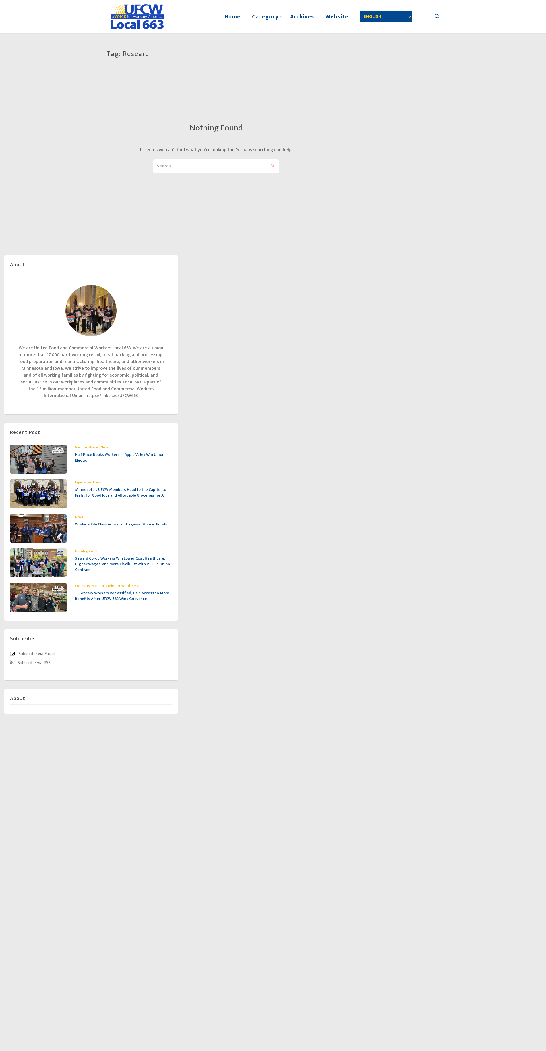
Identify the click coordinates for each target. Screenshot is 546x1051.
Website (336, 17)
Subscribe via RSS (33, 662)
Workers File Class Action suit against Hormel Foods (121, 524)
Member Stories (86, 447)
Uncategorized (86, 551)
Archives (302, 17)
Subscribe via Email (36, 653)
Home (233, 17)
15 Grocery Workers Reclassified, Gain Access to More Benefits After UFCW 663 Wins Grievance (122, 596)
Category (265, 17)
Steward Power (128, 585)
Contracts (82, 585)
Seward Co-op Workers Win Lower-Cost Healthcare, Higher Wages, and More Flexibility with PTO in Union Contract (122, 564)
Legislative (83, 482)
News (105, 447)
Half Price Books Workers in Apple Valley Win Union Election (119, 457)
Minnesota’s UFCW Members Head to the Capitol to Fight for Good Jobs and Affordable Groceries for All (120, 492)
